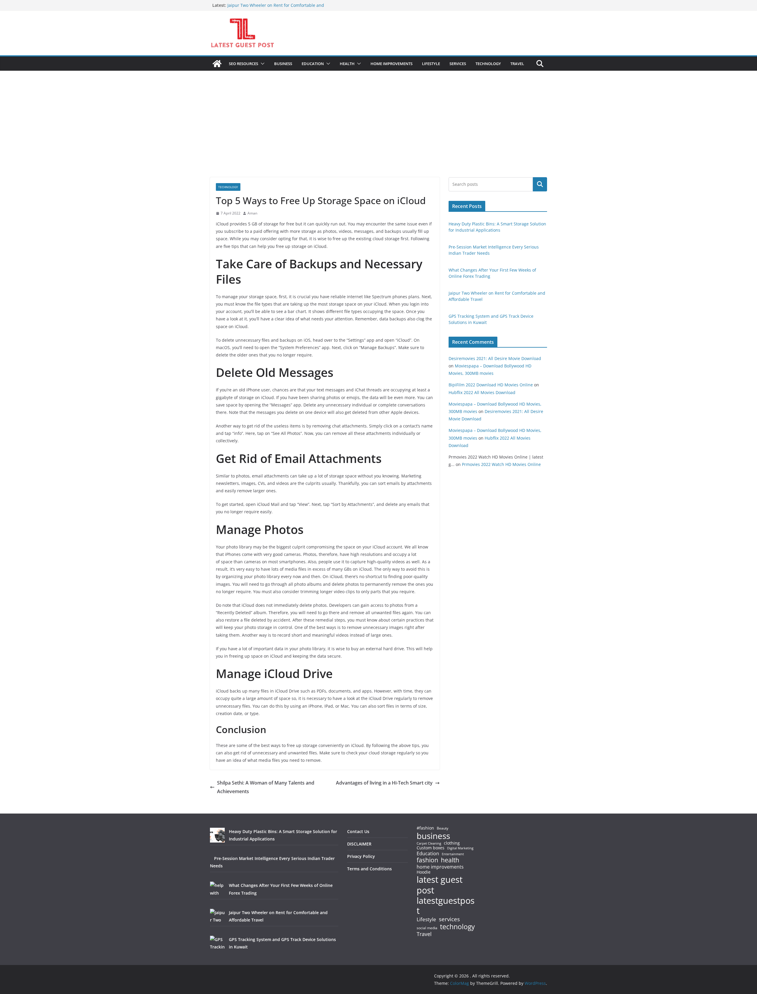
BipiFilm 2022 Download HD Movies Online (491, 385)
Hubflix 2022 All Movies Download (482, 392)
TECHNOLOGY (488, 63)
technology (457, 927)
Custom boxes (430, 847)
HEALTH (347, 63)
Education (428, 853)
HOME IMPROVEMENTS (392, 63)
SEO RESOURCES (243, 63)
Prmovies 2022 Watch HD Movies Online (501, 464)
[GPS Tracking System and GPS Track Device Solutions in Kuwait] (217, 943)
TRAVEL (517, 63)
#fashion (425, 827)
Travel (424, 934)
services (449, 919)
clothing (452, 843)
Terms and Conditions (369, 869)
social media (427, 928)
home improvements (440, 867)
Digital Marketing (460, 848)
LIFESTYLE (431, 63)
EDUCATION (313, 63)
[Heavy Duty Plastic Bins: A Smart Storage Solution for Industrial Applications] (217, 835)
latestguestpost (446, 905)
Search (540, 184)
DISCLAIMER (359, 844)
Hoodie (424, 872)
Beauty (442, 828)
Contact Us (358, 831)
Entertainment (453, 854)
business (433, 836)
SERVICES (457, 63)
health (450, 860)
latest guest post (439, 884)
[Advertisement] (378, 132)
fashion (427, 860)
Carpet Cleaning (429, 843)
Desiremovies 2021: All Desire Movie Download (495, 358)
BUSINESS (283, 63)
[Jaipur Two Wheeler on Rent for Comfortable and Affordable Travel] (217, 916)
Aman (252, 213)
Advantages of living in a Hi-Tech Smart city (384, 783)
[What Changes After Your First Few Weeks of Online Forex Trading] (217, 889)
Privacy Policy (361, 856)
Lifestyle (426, 919)
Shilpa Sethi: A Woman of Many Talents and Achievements (265, 787)
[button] (261, 63)
